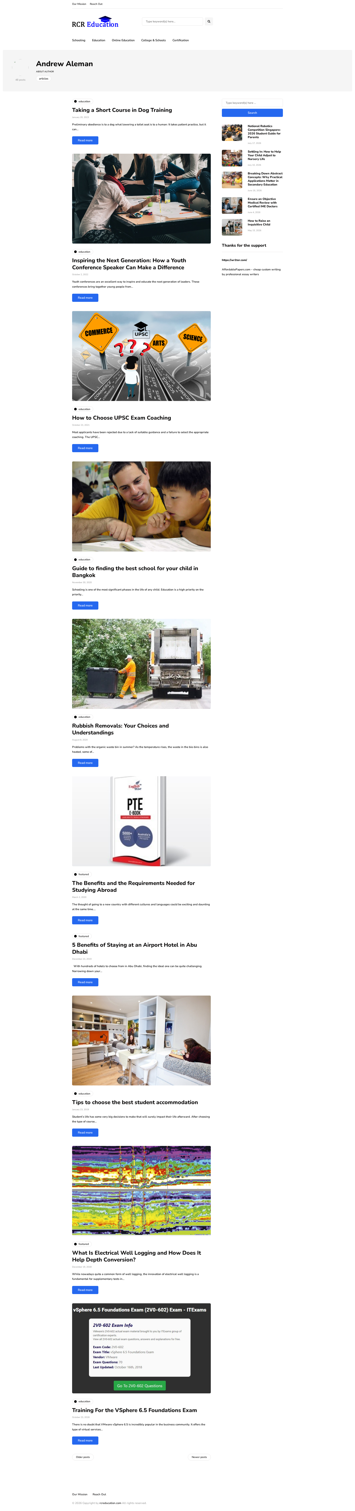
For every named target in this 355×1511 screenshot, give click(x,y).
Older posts (83, 1457)
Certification (181, 40)
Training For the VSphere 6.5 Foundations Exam (134, 1410)
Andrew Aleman (64, 64)
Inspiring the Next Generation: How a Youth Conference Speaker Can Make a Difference (129, 264)
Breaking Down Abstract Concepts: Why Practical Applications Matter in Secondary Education (265, 179)
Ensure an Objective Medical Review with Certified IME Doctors (263, 202)
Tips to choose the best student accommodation (135, 1102)
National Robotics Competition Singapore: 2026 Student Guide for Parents (264, 131)
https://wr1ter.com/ (234, 260)
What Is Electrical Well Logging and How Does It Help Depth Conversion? (136, 1256)
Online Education (123, 40)
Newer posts (199, 1457)
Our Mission (79, 4)
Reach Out (96, 4)
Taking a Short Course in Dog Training (122, 110)
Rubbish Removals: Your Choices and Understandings (120, 729)
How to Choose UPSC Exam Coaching (121, 418)
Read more (85, 140)
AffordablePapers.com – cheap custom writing (251, 269)
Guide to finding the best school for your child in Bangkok (135, 572)
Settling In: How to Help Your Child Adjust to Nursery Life (264, 155)
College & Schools (153, 40)
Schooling (78, 40)
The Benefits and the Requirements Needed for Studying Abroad (133, 886)
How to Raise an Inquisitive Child (259, 223)
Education (98, 40)
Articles (43, 78)
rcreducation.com (110, 1503)
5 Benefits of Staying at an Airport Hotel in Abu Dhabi (134, 948)
